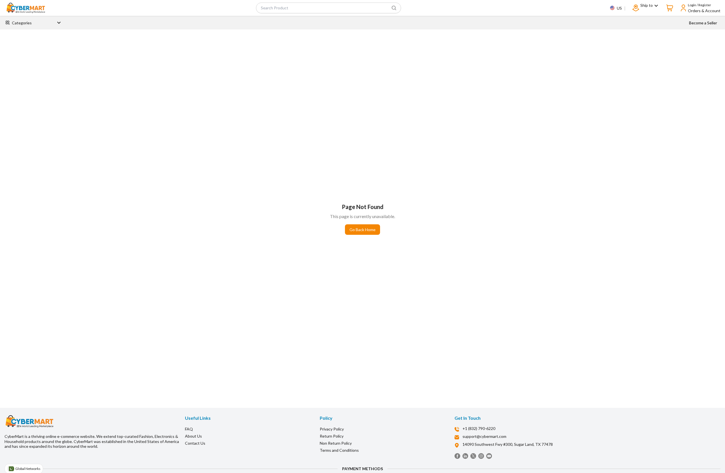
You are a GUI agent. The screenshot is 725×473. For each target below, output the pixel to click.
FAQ (189, 429)
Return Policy (332, 436)
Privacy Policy (332, 429)
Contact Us (195, 443)
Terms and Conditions (339, 450)
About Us (193, 436)
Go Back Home (362, 229)
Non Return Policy (336, 443)
